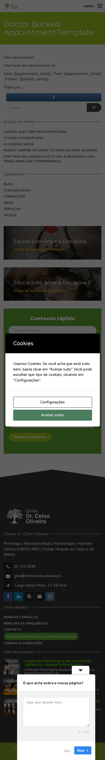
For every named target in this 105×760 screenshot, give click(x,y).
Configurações (52, 402)
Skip (67, 750)
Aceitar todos (52, 415)
